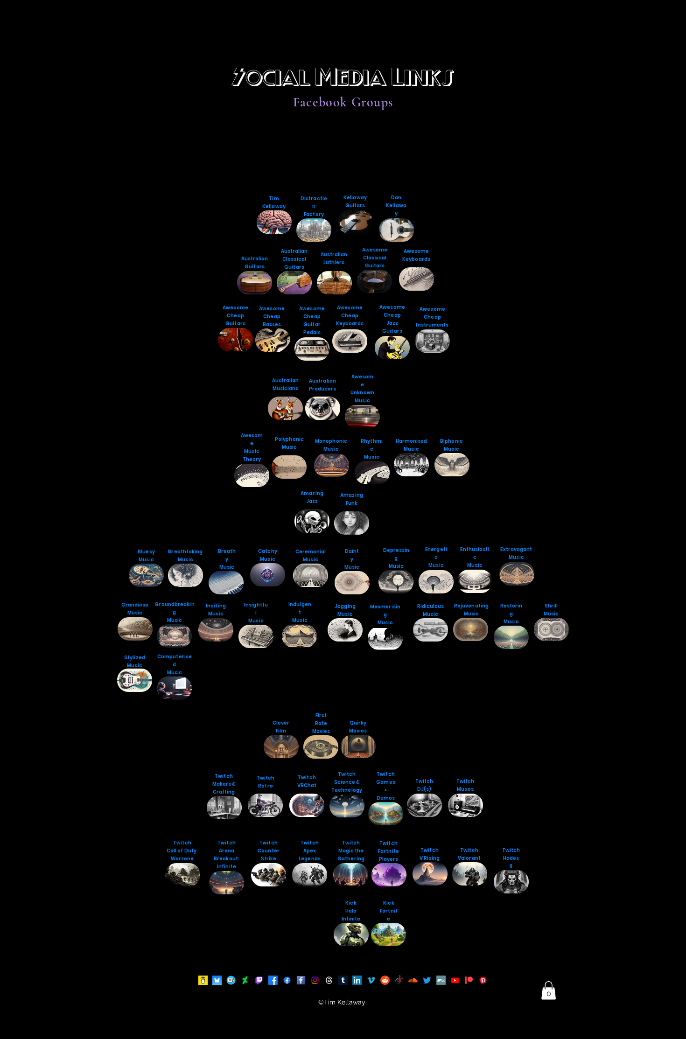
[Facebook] (301, 980)
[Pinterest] (483, 980)
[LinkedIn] (357, 980)
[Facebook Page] (273, 980)
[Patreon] (469, 980)
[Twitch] (259, 980)
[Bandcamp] (441, 980)
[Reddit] (385, 980)
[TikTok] (399, 980)
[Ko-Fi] (231, 980)
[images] (203, 980)
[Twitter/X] (427, 980)
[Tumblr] (343, 980)
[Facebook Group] (287, 980)
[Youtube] (455, 980)
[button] (548, 990)
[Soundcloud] (413, 980)
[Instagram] (315, 980)
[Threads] (329, 980)
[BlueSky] (217, 980)
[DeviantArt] (245, 980)
